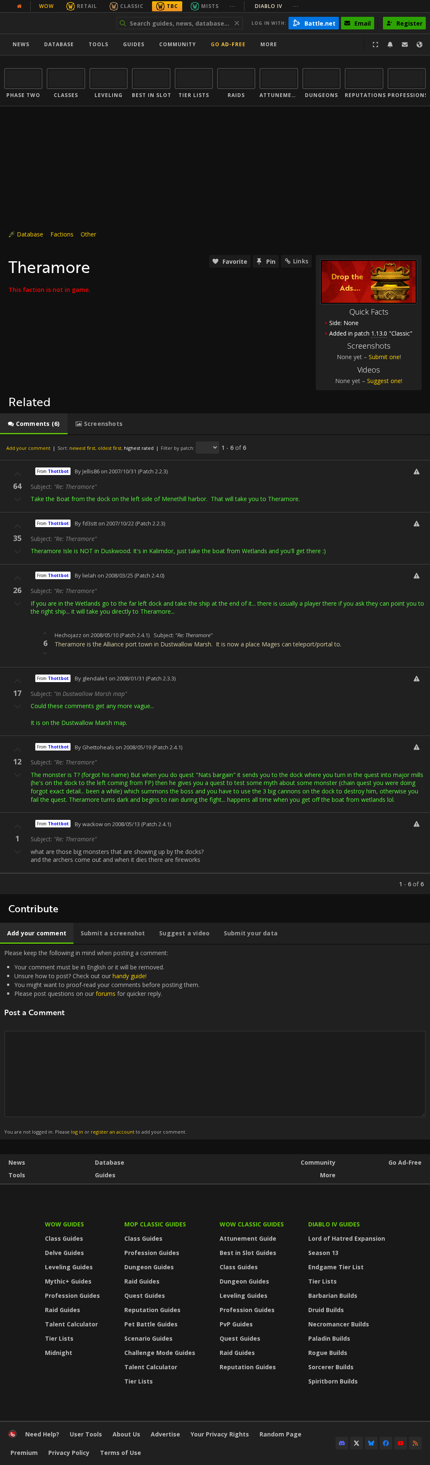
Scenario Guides (148, 1338)
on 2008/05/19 (133, 747)
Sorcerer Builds (331, 1367)
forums (105, 994)
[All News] (19, 6)
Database (59, 44)
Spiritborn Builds (333, 1381)
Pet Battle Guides (151, 1324)
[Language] (419, 44)
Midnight (58, 1353)
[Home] (56, 23)
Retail (87, 6)
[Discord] (342, 1443)
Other (88, 234)
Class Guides (64, 1238)
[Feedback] (405, 44)
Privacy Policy (68, 1453)
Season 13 (323, 1253)
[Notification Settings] (390, 44)
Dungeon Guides (149, 1267)
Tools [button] (98, 44)
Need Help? (42, 1434)
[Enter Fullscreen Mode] (375, 44)
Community (177, 44)
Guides (133, 44)
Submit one (384, 357)
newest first (82, 448)
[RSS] (415, 1443)
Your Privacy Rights (220, 1434)
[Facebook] (386, 1443)
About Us (126, 1434)
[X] (356, 1443)
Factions (61, 234)
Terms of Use (120, 1453)
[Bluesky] (371, 1443)
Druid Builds (326, 1310)
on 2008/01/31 (126, 678)
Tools (16, 1175)
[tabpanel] (215, 664)
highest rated (139, 448)
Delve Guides (64, 1253)
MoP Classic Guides (155, 1224)
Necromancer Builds (338, 1324)
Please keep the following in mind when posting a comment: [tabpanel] (101, 1042)
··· (232, 6)
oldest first (109, 448)
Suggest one (384, 381)
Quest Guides (144, 1296)
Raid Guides (62, 1310)
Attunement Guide (248, 1238)
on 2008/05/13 (122, 824)
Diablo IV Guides (334, 1224)
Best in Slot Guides (248, 1253)
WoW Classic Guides (252, 1224)
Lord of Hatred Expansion (346, 1238)
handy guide (129, 976)
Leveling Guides (69, 1267)
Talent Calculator (71, 1324)
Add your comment (28, 448)
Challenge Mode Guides (159, 1353)
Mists (210, 6)
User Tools (86, 1434)
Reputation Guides (152, 1310)
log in (77, 1132)
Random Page (281, 1434)
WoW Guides (64, 1224)
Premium (24, 1453)
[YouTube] (400, 1443)
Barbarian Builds (332, 1296)
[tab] (34, 423)
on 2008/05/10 (100, 635)
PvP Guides (236, 1324)
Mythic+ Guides (68, 1281)
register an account (112, 1132)
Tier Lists (59, 1338)
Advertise (165, 1434)
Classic (132, 6)
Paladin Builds (329, 1338)
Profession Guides (72, 1296)
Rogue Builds (327, 1353)
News (21, 44)
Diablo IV (277, 6)
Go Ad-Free (228, 44)
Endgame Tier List (336, 1267)
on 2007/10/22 (116, 523)
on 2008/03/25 (115, 575)
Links (300, 261)
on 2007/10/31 (118, 471)
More (328, 1175)
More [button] (268, 44)
